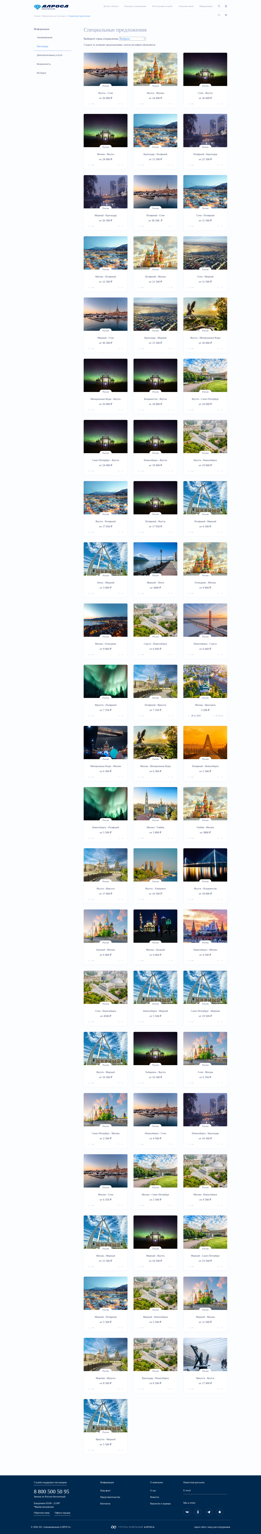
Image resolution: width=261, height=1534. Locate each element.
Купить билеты (111, 6)
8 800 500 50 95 (51, 1492)
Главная (37, 16)
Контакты (105, 1503)
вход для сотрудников (219, 1527)
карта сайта (200, 1527)
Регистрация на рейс (162, 6)
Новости (154, 1497)
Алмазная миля (186, 6)
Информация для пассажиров (54, 16)
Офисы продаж (62, 1512)
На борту (41, 73)
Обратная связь (42, 1512)
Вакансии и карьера (160, 1503)
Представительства (110, 1497)
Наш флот (105, 1490)
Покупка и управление (135, 6)
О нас (153, 1490)
